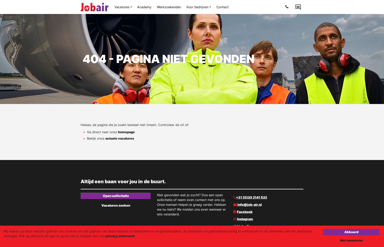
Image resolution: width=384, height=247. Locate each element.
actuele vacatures (119, 138)
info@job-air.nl (249, 205)
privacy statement (120, 236)
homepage (126, 132)
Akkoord (351, 232)
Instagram (245, 219)
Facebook (245, 212)
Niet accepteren (351, 240)
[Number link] (288, 7)
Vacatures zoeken (115, 205)
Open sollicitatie (116, 196)
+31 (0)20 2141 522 (251, 197)
